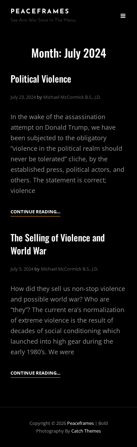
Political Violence (41, 78)
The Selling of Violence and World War (58, 244)
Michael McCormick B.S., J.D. (72, 97)
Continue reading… (35, 212)
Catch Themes (86, 431)
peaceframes (40, 12)
